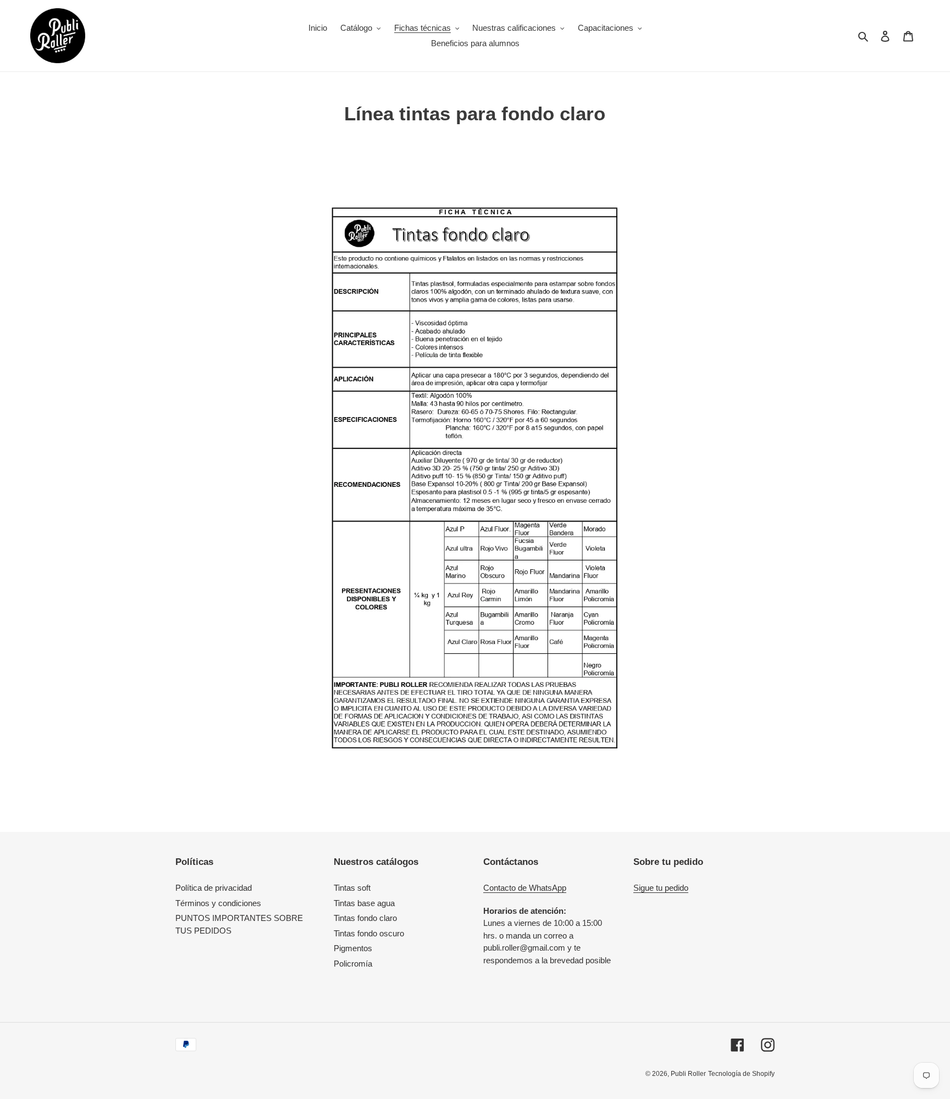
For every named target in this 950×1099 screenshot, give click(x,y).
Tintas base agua (364, 903)
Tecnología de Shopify (741, 1074)
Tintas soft (352, 887)
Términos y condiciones (218, 903)
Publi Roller (688, 1074)
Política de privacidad (213, 887)
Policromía (353, 963)
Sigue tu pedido (660, 887)
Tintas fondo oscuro (369, 933)
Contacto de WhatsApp (524, 887)
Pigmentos (353, 948)
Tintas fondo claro (365, 918)
